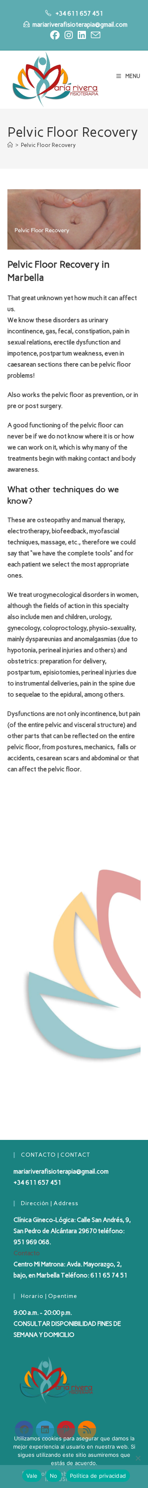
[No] (138, 1458)
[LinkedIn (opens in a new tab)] (81, 35)
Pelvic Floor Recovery (48, 145)
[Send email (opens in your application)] (94, 35)
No (54, 1475)
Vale (31, 1475)
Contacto (27, 1253)
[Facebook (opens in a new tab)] (55, 35)
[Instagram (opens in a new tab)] (68, 35)
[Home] (10, 145)
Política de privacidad (98, 1475)
